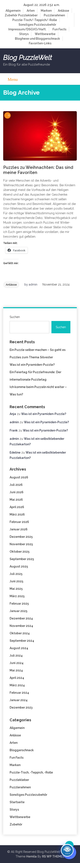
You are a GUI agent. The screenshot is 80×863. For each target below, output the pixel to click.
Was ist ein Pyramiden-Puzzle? (32, 364)
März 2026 (17, 514)
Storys (24, 34)
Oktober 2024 (20, 633)
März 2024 (17, 685)
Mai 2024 (16, 670)
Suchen (15, 317)
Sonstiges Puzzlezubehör (37, 24)
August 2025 (19, 566)
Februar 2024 (19, 692)
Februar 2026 (19, 522)
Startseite (17, 802)
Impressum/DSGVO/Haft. (27, 29)
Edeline (15, 452)
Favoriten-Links (40, 43)
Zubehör (11, 15)
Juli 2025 (16, 574)
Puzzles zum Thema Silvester (31, 357)
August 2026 (19, 477)
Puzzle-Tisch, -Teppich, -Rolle (31, 772)
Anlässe (63, 10)
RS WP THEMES (53, 856)
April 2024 (17, 677)
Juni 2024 (16, 663)
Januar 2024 (19, 700)
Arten (31, 10)
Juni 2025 (16, 581)
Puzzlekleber (28, 15)
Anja (13, 414)
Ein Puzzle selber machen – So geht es (37, 350)
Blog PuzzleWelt (27, 57)
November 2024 (21, 626)
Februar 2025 (19, 603)
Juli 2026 (16, 484)
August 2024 (19, 648)
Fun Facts (59, 29)
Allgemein (13, 10)
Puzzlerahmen (54, 15)
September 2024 (22, 640)
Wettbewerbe (45, 34)
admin (33, 284)
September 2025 (22, 559)
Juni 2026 (16, 492)
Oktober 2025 (19, 551)
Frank (14, 430)
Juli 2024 (16, 655)
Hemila (31, 856)
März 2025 (17, 596)
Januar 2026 (19, 529)
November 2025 (21, 544)
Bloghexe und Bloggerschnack (37, 38)
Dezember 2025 (21, 536)
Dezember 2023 (21, 707)
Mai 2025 (16, 588)
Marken (46, 10)
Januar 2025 (18, 611)
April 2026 (17, 507)
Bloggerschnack (22, 750)
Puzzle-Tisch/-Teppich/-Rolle (34, 20)
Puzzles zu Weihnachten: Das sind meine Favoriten (38, 170)
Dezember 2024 (21, 618)
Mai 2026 (16, 499)
